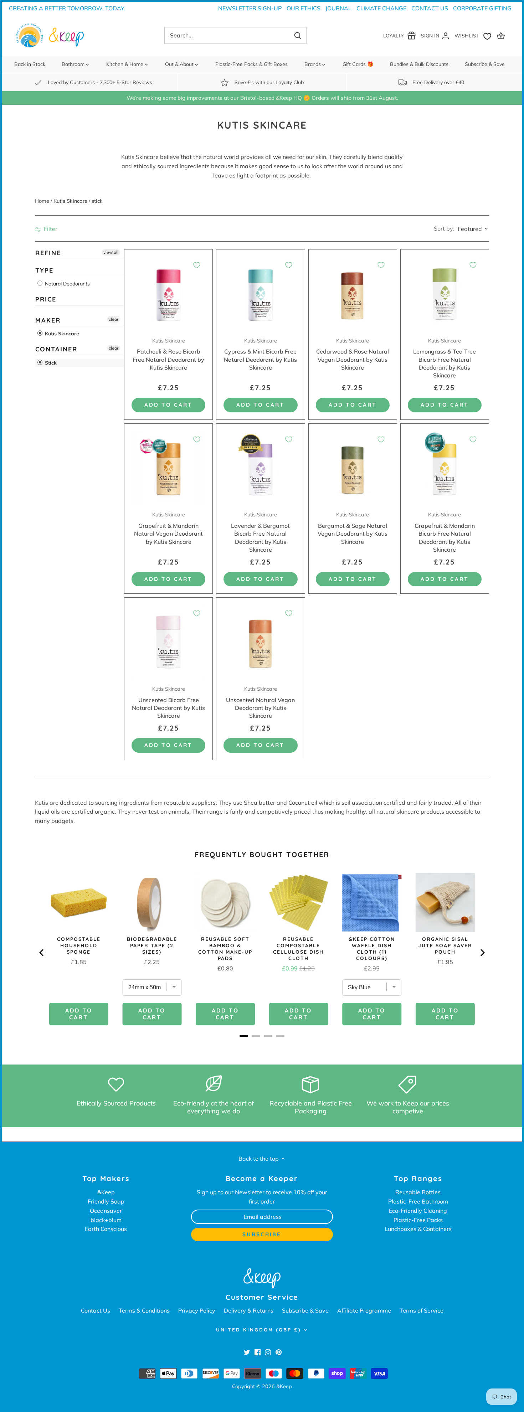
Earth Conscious (106, 1228)
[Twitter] (247, 1351)
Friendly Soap (106, 1201)
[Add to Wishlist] (196, 265)
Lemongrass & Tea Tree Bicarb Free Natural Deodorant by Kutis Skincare (444, 358)
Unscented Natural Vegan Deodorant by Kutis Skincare (260, 702)
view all (110, 252)
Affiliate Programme (364, 1310)
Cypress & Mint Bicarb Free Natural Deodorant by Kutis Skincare (260, 354)
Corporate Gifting (482, 8)
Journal (338, 8)
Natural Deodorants (66, 283)
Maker (48, 320)
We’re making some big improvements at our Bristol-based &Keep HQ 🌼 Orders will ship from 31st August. (262, 97)
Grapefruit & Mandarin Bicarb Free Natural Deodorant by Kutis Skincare (445, 532)
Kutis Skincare (61, 333)
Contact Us (429, 8)
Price (45, 299)
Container (56, 349)
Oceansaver (106, 1210)
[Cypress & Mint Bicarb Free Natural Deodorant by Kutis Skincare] (260, 293)
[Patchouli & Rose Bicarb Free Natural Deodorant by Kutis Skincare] (168, 293)
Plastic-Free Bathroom (418, 1201)
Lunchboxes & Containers (418, 1228)
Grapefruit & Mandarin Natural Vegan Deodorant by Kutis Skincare (168, 528)
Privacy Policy (196, 1310)
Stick (50, 363)
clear (113, 319)
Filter (49, 228)
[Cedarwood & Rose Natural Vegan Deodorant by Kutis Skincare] (353, 293)
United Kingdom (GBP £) (258, 1330)
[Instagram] (268, 1351)
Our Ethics (303, 8)
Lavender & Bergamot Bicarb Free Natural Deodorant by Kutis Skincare (260, 532)
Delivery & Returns (248, 1310)
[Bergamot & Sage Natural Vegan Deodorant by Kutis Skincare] (353, 468)
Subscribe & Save (305, 1310)
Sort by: (444, 228)
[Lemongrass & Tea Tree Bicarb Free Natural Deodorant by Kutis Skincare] (445, 293)
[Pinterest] (279, 1351)
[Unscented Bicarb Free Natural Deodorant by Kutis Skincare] (168, 642)
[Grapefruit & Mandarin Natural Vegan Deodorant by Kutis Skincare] (168, 468)
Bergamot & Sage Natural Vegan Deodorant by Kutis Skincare (352, 528)
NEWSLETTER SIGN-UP (250, 8)
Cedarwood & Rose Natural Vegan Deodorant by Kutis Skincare (352, 354)
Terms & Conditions (144, 1310)
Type (44, 270)
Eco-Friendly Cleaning (418, 1210)
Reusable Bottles (418, 1192)
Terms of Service (421, 1310)
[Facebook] (258, 1351)
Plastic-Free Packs (418, 1219)
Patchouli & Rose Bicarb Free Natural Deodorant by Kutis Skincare (168, 354)
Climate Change (381, 8)
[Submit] (297, 35)
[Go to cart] (502, 35)
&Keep (106, 1192)
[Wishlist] (474, 35)
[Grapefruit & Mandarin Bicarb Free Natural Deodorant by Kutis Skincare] (445, 468)
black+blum (106, 1219)
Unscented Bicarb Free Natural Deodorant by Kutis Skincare (168, 702)
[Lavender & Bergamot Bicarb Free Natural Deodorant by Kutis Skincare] (260, 468)
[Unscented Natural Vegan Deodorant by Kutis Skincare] (260, 642)
